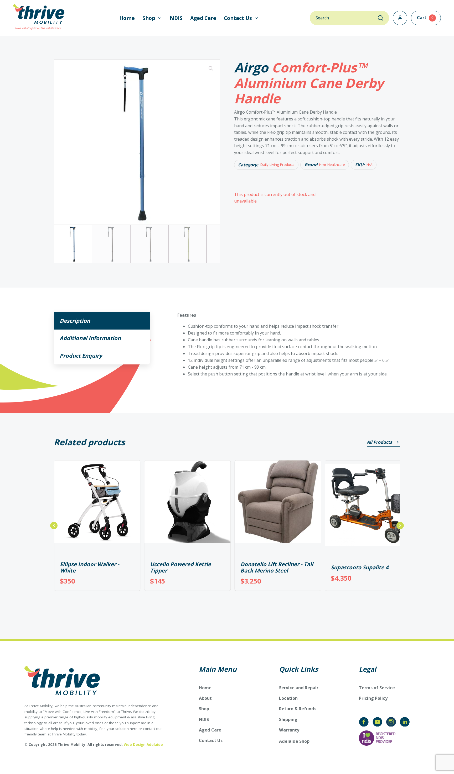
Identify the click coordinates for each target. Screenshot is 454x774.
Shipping (288, 719)
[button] (152, 18)
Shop (204, 709)
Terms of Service (377, 688)
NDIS (176, 18)
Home (127, 18)
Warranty (289, 730)
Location (288, 698)
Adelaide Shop (294, 741)
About (205, 698)
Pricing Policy (373, 698)
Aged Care (203, 18)
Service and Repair (298, 688)
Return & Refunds (297, 709)
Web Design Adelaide (143, 744)
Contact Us (211, 740)
